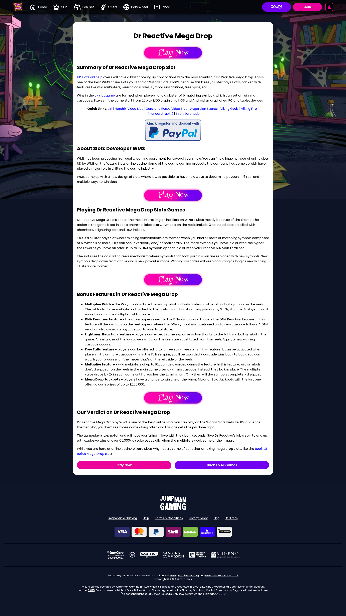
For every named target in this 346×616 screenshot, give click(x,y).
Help (146, 518)
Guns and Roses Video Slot (166, 108)
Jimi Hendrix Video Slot (125, 108)
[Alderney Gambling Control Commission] (225, 555)
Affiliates (231, 518)
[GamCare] (116, 555)
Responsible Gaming (123, 518)
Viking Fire (249, 108)
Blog (216, 518)
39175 (91, 590)
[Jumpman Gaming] (173, 508)
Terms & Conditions (169, 518)
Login (276, 7)
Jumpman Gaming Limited (132, 586)
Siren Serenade (188, 113)
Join (307, 7)
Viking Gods (229, 108)
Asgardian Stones (204, 108)
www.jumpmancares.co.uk (221, 575)
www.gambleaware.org (184, 575)
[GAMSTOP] (149, 555)
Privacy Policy (198, 518)
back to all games (222, 465)
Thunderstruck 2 (160, 113)
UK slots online (88, 77)
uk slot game (105, 95)
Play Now (124, 465)
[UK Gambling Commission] (173, 555)
